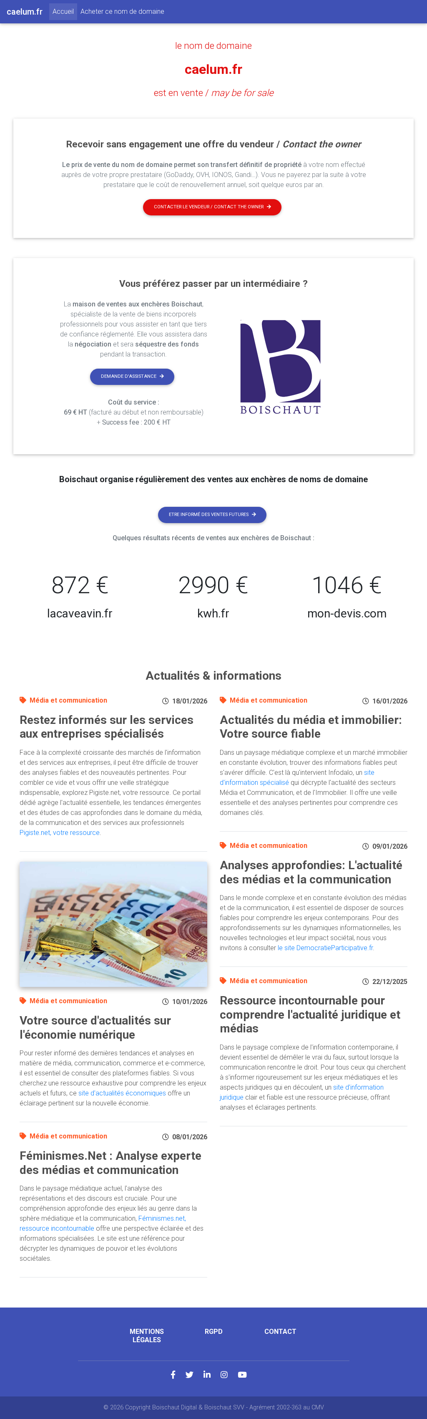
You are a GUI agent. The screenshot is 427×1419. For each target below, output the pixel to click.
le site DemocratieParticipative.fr (325, 948)
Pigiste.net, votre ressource (60, 833)
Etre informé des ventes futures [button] (209, 514)
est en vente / (214, 92)
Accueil (65, 11)
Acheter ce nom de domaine (122, 11)
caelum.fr (213, 69)
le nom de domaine (213, 45)
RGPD (214, 1332)
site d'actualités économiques (122, 1093)
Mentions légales (147, 1335)
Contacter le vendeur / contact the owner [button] (209, 207)
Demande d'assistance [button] (128, 376)
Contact (280, 1332)
